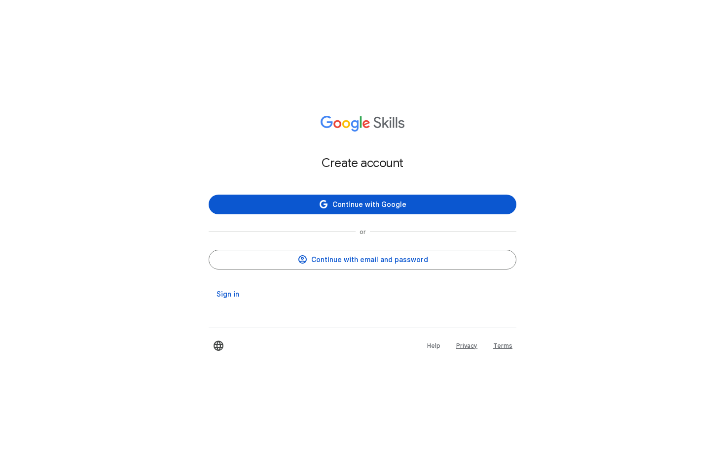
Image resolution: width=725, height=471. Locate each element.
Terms (502, 345)
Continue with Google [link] (369, 204)
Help (433, 345)
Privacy (466, 345)
